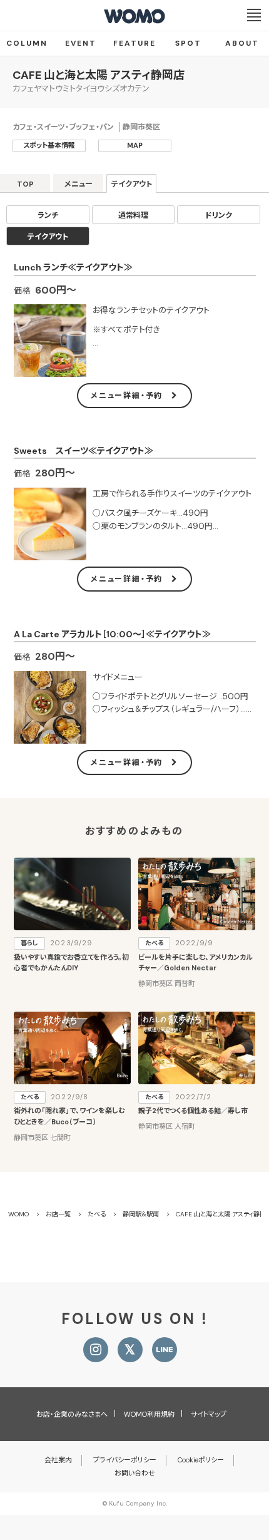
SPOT (188, 43)
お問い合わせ (134, 1473)
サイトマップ (208, 1414)
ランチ (48, 215)
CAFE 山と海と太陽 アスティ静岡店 (99, 75)
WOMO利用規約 (149, 1414)
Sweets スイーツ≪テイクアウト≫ (83, 450)
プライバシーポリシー (124, 1459)
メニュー (78, 184)
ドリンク (218, 215)
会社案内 (58, 1459)
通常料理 (133, 215)
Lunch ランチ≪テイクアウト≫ (73, 267)
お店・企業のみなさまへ (72, 1414)
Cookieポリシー (201, 1459)
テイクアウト (131, 184)
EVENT (80, 43)
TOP (25, 184)
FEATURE (134, 43)
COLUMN (27, 43)
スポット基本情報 (49, 145)
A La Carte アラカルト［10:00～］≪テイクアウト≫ (112, 634)
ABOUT (242, 43)
